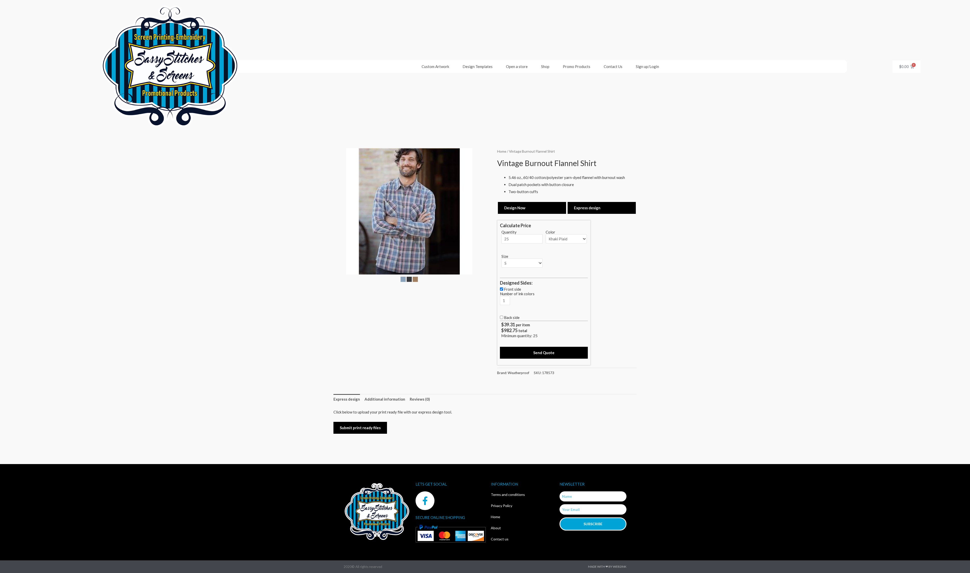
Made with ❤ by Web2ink (607, 566)
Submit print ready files (360, 427)
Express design (587, 207)
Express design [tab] (346, 399)
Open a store (517, 66)
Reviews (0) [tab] (420, 399)
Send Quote (543, 352)
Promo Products (576, 66)
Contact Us (613, 66)
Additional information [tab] (385, 399)
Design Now (514, 207)
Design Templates (478, 66)
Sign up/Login (647, 66)
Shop (545, 66)
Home (501, 151)
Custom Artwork (435, 66)
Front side (512, 289)
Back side (512, 317)
